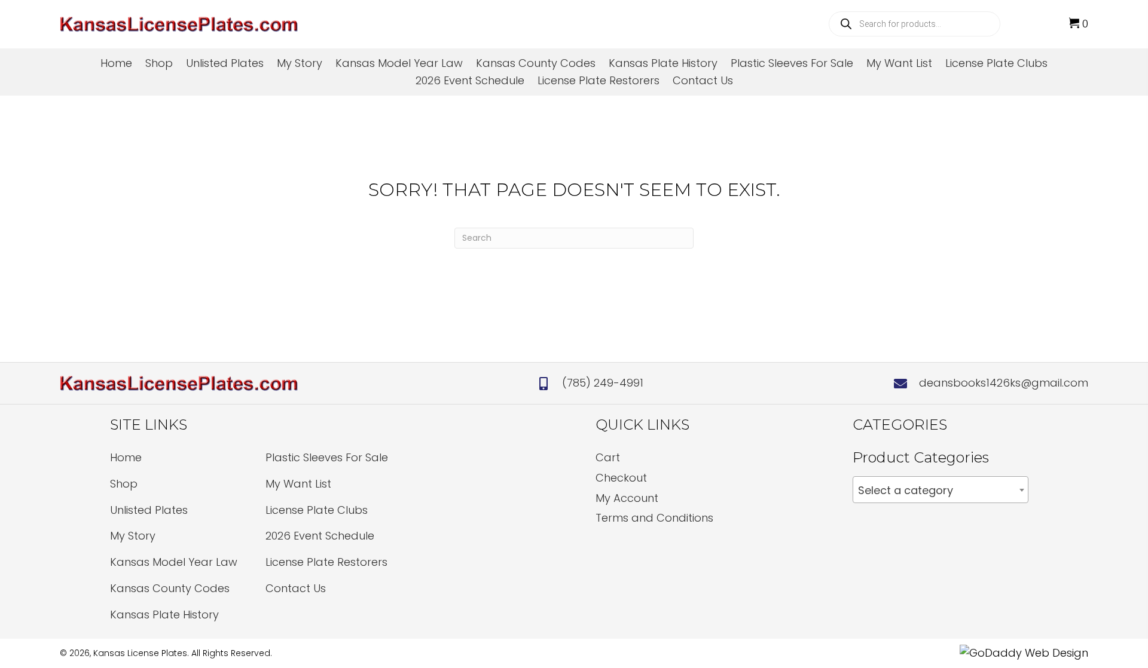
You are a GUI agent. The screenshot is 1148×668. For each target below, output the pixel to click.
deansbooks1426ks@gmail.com (1003, 382)
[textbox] (940, 490)
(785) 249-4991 (602, 382)
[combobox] (940, 489)
